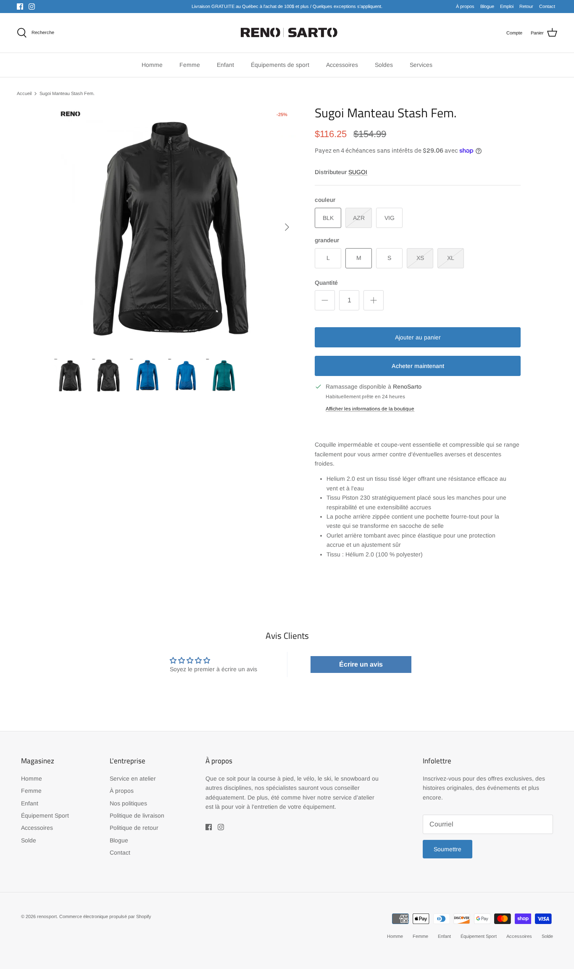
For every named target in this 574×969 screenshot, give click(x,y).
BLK (328, 217)
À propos (465, 6)
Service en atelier (133, 778)
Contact (547, 6)
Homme (31, 778)
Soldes (384, 64)
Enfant (29, 803)
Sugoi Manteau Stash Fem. (67, 93)
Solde (28, 840)
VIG (389, 217)
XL (450, 257)
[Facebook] (20, 6)
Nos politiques (128, 803)
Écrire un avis (361, 664)
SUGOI (357, 172)
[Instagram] (32, 6)
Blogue (487, 6)
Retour (526, 6)
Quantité (326, 282)
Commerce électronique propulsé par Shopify (105, 916)
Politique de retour (134, 827)
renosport (47, 916)
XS (420, 257)
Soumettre (447, 849)
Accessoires (37, 827)
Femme (31, 790)
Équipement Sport (45, 815)
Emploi (506, 6)
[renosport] (287, 32)
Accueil (24, 93)
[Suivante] (287, 227)
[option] (175, 227)
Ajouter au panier (418, 337)
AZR (359, 217)
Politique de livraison (137, 815)
